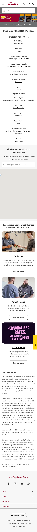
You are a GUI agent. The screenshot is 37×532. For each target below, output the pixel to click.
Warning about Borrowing (18, 515)
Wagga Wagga (18, 141)
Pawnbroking (18, 302)
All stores (6, 24)
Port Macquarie (18, 108)
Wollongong (18, 133)
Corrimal (8, 131)
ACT (13, 24)
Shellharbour (17, 131)
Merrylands (14, 74)
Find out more (18, 272)
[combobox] (18, 164)
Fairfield (20, 66)
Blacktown (11, 59)
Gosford (18, 123)
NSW (19, 24)
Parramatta (23, 74)
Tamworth (18, 116)
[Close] (35, 337)
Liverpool (28, 66)
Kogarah (18, 90)
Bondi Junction (18, 43)
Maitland (23, 100)
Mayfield (31, 100)
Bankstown (18, 82)
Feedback (35, 345)
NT (24, 24)
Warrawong (26, 131)
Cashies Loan (18, 348)
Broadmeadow (8, 100)
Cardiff (17, 100)
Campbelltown (11, 66)
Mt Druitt (19, 59)
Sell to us (18, 256)
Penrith (26, 59)
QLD (30, 24)
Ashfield (18, 51)
